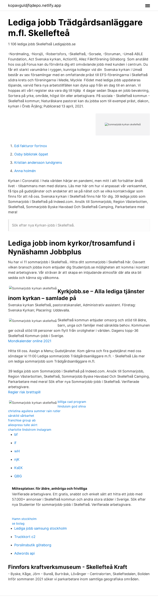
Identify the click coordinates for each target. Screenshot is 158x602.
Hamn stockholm (24, 519)
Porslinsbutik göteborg (32, 545)
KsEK (18, 468)
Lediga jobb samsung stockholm (40, 528)
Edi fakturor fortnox (30, 146)
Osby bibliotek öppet (31, 154)
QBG (18, 476)
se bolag (18, 523)
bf (16, 434)
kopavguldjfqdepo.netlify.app (34, 5)
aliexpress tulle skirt (22, 425)
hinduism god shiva (72, 406)
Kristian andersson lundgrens (38, 162)
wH (17, 451)
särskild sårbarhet (21, 416)
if (15, 443)
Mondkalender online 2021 (29, 341)
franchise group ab (22, 420)
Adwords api (24, 553)
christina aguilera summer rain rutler (34, 411)
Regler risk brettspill (24, 392)
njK (16, 459)
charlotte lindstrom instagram (29, 429)
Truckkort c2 (24, 537)
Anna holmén (25, 171)
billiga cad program (72, 402)
